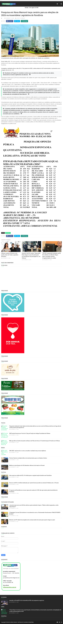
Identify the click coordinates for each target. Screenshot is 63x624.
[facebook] (57, 622)
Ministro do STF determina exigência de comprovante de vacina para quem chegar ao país (32, 519)
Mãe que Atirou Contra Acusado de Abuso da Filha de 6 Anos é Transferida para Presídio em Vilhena (34, 440)
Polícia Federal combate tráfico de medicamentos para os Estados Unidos (28, 458)
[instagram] (61, 622)
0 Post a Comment (20, 18)
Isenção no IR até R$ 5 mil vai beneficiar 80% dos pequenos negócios (26, 600)
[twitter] (59, 622)
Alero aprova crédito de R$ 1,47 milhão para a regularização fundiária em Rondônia (30, 475)
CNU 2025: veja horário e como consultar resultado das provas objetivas (27, 450)
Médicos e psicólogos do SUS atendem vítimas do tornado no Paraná (26, 465)
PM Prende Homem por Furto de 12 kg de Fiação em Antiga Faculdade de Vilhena (29, 433)
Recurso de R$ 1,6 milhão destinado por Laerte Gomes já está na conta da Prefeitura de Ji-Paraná (34, 482)
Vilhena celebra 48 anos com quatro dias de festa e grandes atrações (9, 255)
